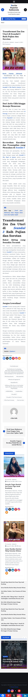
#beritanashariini (9, 376)
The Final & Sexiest (9, 400)
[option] (14, 655)
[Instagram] (16, 358)
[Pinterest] (13, 358)
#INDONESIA (9, 391)
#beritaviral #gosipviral (14, 379)
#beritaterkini (20, 376)
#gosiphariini (14, 382)
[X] (7, 358)
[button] (23, 638)
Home (2, 22)
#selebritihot (19, 391)
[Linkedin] (10, 358)
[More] (19, 358)
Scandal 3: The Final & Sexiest (14, 397)
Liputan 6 (12, 351)
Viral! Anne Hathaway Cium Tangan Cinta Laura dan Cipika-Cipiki (13, 213)
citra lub (7, 42)
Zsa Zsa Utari (21, 400)
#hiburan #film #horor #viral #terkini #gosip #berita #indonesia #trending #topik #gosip (14, 387)
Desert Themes (14, 686)
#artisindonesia (14, 366)
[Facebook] (4, 358)
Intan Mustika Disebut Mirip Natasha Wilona (13, 587)
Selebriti (12, 42)
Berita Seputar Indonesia (12, 73)
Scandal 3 (14, 394)
